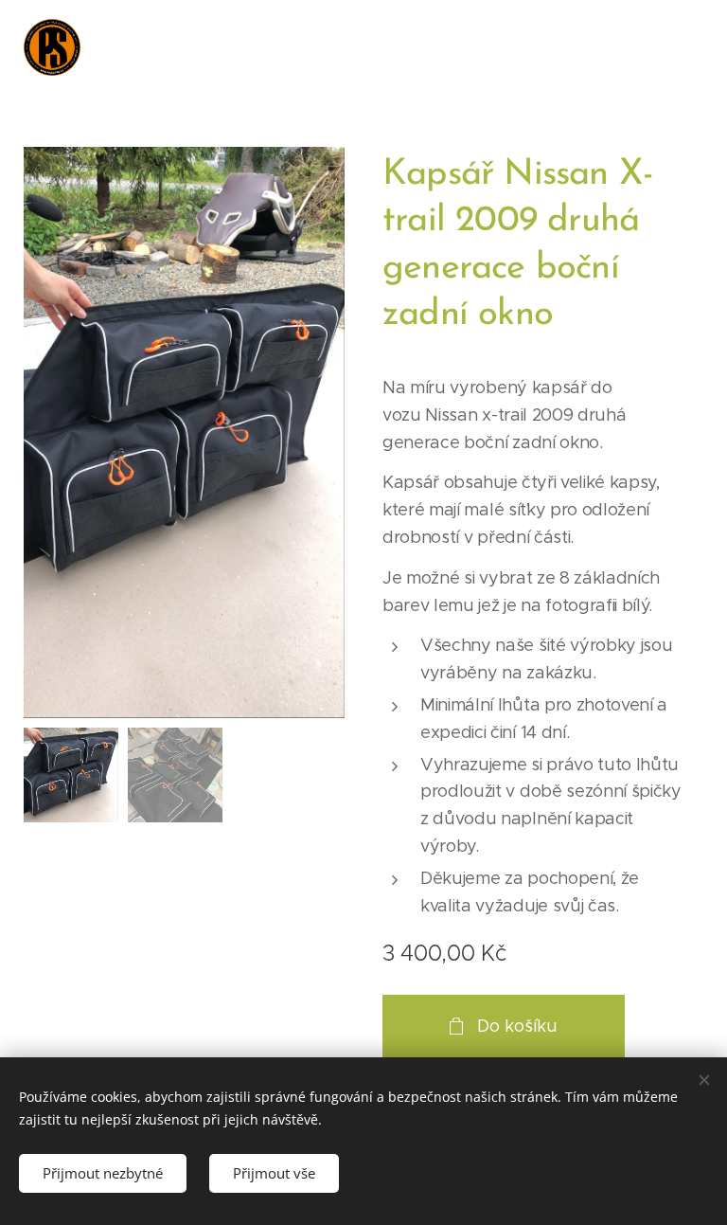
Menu (684, 47)
